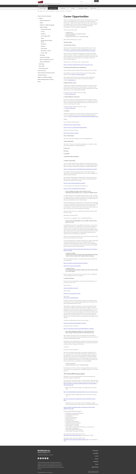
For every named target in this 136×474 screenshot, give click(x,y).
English (41, 22)
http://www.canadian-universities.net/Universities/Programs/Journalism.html (83, 116)
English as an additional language (47, 25)
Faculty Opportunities (43, 68)
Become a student (43, 8)
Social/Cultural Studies (45, 57)
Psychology (42, 55)
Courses (42, 31)
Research (73, 8)
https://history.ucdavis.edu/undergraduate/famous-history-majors (76, 439)
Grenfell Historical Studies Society (46, 41)
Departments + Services (83, 8)
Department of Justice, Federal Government (72, 124)
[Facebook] (38, 458)
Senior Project (44, 48)
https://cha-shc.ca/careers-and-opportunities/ (72, 265)
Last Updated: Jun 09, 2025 (94, 471)
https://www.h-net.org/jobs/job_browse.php (72, 293)
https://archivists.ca (72, 80)
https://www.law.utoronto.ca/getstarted (71, 133)
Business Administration (45, 20)
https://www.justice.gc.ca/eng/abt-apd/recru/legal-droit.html (75, 127)
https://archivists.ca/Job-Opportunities (71, 297)
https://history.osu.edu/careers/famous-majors (72, 435)
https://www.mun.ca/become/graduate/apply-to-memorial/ (75, 323)
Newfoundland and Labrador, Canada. (93, 472)
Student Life (63, 8)
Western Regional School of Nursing (45, 79)
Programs (41, 18)
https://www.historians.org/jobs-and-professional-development (76, 263)
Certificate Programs (42, 75)
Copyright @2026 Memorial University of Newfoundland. (45, 472)
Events (42, 38)
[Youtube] (43, 458)
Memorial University (49, 2)
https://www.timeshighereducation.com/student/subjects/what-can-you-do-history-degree (81, 391)
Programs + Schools (52, 8)
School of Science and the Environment (46, 72)
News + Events (93, 8)
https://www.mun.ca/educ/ (70, 94)
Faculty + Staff (44, 52)
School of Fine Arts (42, 70)
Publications (43, 44)
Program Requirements (46, 29)
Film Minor (43, 33)
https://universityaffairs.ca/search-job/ (71, 288)
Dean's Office (42, 66)
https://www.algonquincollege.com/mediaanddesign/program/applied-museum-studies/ (80, 169)
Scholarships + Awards (46, 50)
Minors (39, 81)
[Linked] (45, 458)
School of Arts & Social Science (44, 16)
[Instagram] (40, 458)
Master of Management (45, 61)
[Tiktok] (47, 458)
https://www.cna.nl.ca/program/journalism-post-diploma (74, 183)
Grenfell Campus (43, 6)
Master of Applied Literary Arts (46, 59)
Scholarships (41, 64)
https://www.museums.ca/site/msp (78, 74)
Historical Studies (43, 27)
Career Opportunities (45, 36)
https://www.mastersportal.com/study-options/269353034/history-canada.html (80, 50)
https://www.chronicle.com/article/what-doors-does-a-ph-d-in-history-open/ (78, 64)
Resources (43, 46)
